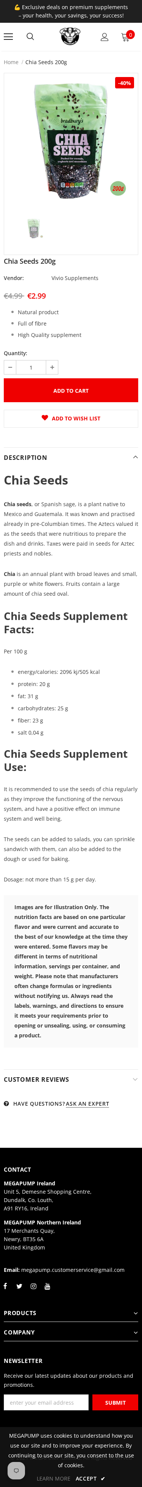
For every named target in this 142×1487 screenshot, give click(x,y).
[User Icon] (105, 37)
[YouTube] (47, 1290)
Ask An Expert (87, 1103)
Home (11, 62)
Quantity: (15, 353)
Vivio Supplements (74, 278)
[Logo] (70, 36)
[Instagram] (33, 1290)
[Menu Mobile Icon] (8, 36)
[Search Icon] (30, 37)
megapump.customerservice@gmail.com (73, 1269)
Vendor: (14, 278)
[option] (71, 140)
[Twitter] (19, 1290)
